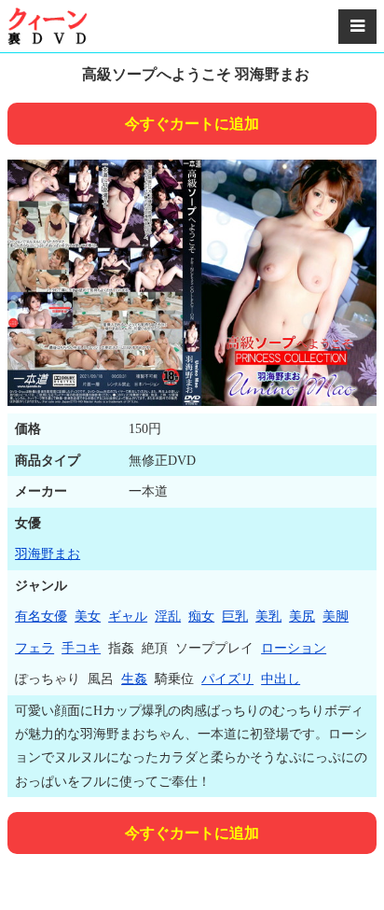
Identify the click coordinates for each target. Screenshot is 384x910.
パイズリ (227, 679)
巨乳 (235, 616)
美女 (88, 616)
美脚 (335, 616)
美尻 (302, 616)
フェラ (34, 648)
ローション (293, 648)
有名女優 (41, 616)
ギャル (127, 616)
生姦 (134, 679)
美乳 (268, 616)
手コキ (81, 648)
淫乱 (168, 616)
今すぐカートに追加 (192, 124)
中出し (280, 679)
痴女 (201, 616)
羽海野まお (47, 554)
